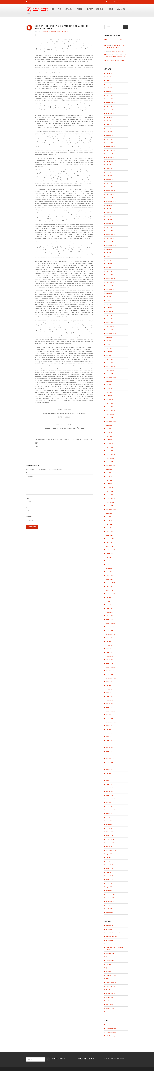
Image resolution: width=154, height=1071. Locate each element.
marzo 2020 (109, 355)
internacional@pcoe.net (59, 1058)
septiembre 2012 (111, 678)
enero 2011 (109, 751)
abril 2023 (109, 220)
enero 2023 (109, 231)
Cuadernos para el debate (113, 957)
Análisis (79, 9)
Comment (28, 473)
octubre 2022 (110, 242)
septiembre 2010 (111, 766)
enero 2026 (109, 99)
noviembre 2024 (110, 150)
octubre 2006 (110, 883)
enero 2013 (109, 663)
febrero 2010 (109, 791)
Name (28, 498)
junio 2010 (109, 777)
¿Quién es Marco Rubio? (118, 51)
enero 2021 (109, 319)
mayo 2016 (109, 524)
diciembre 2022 (110, 234)
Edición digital (110, 960)
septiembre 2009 (111, 810)
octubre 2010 (110, 762)
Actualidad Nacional (111, 940)
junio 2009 (109, 817)
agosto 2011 (109, 725)
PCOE (59, 9)
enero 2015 (109, 579)
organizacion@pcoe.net (34, 2)
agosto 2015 (109, 553)
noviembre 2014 (110, 586)
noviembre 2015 (110, 542)
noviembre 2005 (110, 898)
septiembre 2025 (111, 113)
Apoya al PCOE (121, 9)
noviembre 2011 (110, 714)
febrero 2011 (109, 747)
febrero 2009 (109, 832)
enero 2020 (109, 363)
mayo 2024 (109, 172)
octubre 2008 (110, 846)
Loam (107, 60)
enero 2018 (109, 451)
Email (28, 507)
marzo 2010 (109, 788)
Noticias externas (111, 975)
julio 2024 (108, 165)
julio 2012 (108, 685)
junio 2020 (109, 344)
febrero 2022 (109, 271)
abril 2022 (109, 264)
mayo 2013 (109, 648)
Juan (107, 39)
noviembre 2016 (110, 502)
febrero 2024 (109, 183)
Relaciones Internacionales (113, 990)
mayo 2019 (109, 392)
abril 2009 (109, 824)
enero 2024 (109, 187)
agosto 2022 (109, 249)
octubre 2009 (110, 806)
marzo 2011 (109, 744)
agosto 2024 (109, 161)
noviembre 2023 (110, 194)
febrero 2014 (109, 615)
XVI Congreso (110, 1008)
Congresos (99, 9)
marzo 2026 (109, 91)
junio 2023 (109, 212)
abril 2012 (109, 696)
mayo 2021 (109, 304)
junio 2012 (109, 689)
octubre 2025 (110, 110)
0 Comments (45, 31)
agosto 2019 (109, 381)
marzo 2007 (109, 876)
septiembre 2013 (111, 634)
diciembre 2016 (110, 498)
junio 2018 (109, 432)
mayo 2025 (109, 128)
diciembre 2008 (110, 839)
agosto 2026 (109, 73)
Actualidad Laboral (111, 936)
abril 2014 (109, 608)
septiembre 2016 (111, 509)
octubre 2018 (110, 418)
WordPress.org (110, 1036)
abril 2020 (109, 352)
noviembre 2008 (110, 843)
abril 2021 (109, 308)
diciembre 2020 (110, 322)
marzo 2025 (109, 135)
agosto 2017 (109, 469)
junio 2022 (109, 256)
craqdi (108, 45)
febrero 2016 (109, 531)
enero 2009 (109, 835)
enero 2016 (109, 535)
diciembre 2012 (110, 667)
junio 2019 (109, 388)
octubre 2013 (110, 630)
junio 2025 (109, 124)
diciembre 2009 (110, 799)
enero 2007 (109, 879)
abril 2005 (109, 909)
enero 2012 (109, 707)
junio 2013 (109, 645)
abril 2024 (109, 176)
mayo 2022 (109, 260)
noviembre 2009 (110, 802)
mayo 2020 (109, 348)
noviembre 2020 (110, 326)
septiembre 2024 (111, 157)
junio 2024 (109, 168)
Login (109, 2)
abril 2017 (109, 484)
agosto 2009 (109, 813)
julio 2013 (108, 641)
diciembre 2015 (110, 538)
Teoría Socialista (110, 993)
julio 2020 (108, 341)
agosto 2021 (109, 293)
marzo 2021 (109, 311)
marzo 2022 (109, 267)
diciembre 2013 (110, 623)
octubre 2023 (110, 198)
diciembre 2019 (110, 366)
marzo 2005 (109, 912)
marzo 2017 (109, 487)
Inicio (53, 9)
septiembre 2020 (111, 333)
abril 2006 (109, 890)
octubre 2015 (110, 546)
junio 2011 (109, 733)
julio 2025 (108, 121)
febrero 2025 (109, 139)
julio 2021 (108, 297)
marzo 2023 (109, 223)
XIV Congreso (110, 1001)
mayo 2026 (109, 84)
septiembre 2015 (111, 549)
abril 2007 (109, 872)
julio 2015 (108, 557)
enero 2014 (109, 619)
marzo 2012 (109, 700)
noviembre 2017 (110, 458)
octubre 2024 (110, 154)
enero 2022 (109, 275)
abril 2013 (109, 652)
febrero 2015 (109, 575)
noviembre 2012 (110, 670)
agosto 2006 (109, 887)
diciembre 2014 (110, 582)
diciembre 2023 (110, 190)
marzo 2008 (109, 865)
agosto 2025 (109, 117)
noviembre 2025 (110, 106)
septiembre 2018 (111, 421)
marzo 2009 (109, 828)
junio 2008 (109, 861)
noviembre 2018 (110, 414)
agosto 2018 (109, 425)
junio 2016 (109, 520)
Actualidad (69, 9)
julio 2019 (108, 385)
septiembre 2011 (111, 722)
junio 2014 (109, 601)
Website (29, 516)
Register (125, 2)
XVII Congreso (110, 1012)
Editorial (108, 964)
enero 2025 (109, 143)
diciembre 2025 (110, 102)
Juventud (108, 968)
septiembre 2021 (111, 289)
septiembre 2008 (111, 850)
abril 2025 (109, 132)
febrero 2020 (109, 359)
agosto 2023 (109, 205)
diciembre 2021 (110, 278)
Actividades (109, 925)
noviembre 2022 (110, 238)
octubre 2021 (110, 286)
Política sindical (110, 986)
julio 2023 (108, 209)
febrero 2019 (109, 403)
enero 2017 (109, 494)
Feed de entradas (111, 1028)
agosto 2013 (109, 637)
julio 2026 (108, 77)
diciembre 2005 (110, 894)
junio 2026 (109, 80)
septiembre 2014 (111, 593)
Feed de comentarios (112, 1032)
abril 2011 (109, 740)
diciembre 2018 (110, 410)
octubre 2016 (110, 505)
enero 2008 (109, 868)
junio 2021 (109, 300)
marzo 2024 (109, 179)
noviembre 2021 (110, 282)
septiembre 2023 (111, 201)
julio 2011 (108, 729)
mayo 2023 (109, 216)
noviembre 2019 (110, 370)
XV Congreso (109, 1004)
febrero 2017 (109, 491)
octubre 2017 (110, 462)
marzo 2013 (109, 656)
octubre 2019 (110, 374)
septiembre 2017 (111, 465)
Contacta (110, 9)
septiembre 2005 (111, 901)
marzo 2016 (109, 527)
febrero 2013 (109, 659)
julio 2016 (108, 516)
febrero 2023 (109, 227)
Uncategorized (110, 997)
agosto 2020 (109, 337)
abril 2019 (109, 396)
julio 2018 (108, 429)
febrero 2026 (109, 95)
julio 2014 (108, 597)
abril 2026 (109, 88)
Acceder (108, 1025)
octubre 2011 (110, 718)
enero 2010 (109, 795)
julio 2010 (108, 773)
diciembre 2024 (110, 146)
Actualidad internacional (57, 31)
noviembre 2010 (110, 758)
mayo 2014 (109, 604)
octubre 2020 (110, 330)
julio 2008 (108, 857)
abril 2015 (109, 568)
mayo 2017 (109, 480)
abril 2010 (109, 784)
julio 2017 (108, 473)
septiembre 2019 (111, 377)
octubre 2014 (110, 590)
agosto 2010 (109, 769)
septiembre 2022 (111, 245)
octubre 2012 (110, 674)
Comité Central (110, 953)
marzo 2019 (109, 399)
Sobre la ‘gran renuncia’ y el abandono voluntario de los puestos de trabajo (61, 27)
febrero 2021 (109, 315)
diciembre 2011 (110, 711)
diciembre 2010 (110, 755)
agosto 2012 (109, 681)
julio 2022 (108, 253)
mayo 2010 (109, 780)
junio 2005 (109, 905)
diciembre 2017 (110, 454)
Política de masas (111, 982)
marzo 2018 (109, 443)
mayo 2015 (109, 564)
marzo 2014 (109, 612)
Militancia (90, 9)
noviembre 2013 (110, 626)
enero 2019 (109, 407)
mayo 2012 (109, 692)
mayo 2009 (109, 821)
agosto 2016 (109, 513)
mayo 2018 (109, 436)
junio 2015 (109, 560)
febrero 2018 (109, 447)
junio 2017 (109, 476)
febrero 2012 (109, 703)
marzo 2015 (109, 571)
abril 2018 (109, 440)
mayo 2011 (109, 736)
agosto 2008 (109, 854)
